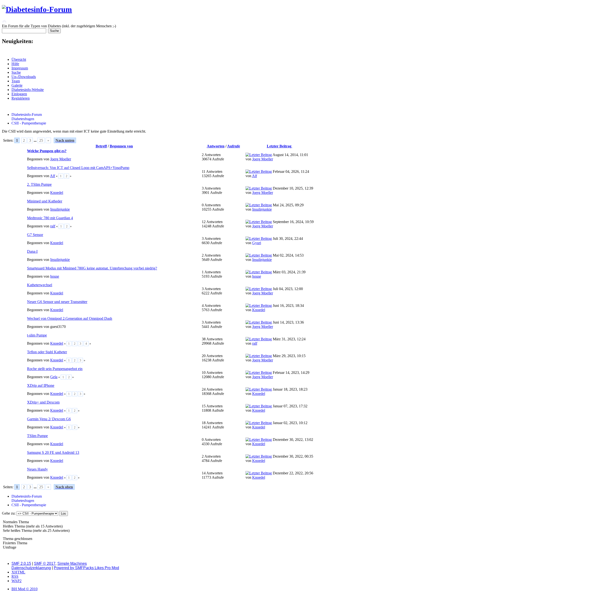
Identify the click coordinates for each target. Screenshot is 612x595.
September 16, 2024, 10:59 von (280, 224)
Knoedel (56, 193)
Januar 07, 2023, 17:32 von (276, 408)
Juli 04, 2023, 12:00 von (274, 291)
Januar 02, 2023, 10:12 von (276, 425)
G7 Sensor (35, 235)
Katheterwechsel (39, 285)
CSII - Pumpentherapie (28, 123)
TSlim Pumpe (37, 436)
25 (41, 140)
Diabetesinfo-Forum (26, 114)
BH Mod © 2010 (24, 589)
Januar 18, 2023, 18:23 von (276, 391)
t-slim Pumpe (37, 335)
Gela (53, 377)
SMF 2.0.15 (21, 563)
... (36, 140)
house (54, 276)
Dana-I (32, 251)
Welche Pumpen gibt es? (46, 151)
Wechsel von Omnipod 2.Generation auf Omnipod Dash (69, 318)
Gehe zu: (9, 513)
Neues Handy (37, 469)
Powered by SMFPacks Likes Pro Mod (86, 568)
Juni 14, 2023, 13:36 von (275, 324)
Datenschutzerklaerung (31, 568)
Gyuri (256, 243)
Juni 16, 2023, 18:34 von (275, 307)
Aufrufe (233, 146)
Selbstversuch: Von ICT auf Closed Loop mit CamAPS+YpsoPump (78, 168)
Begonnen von (121, 146)
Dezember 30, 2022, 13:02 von (279, 442)
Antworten (215, 146)
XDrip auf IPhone (40, 385)
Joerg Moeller (60, 159)
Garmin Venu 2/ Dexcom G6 (49, 419)
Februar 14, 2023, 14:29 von (277, 374)
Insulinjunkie (60, 209)
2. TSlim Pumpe (39, 184)
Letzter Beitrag (279, 146)
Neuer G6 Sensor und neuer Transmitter (57, 302)
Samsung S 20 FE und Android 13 (53, 452)
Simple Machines (72, 563)
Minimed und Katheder (44, 201)
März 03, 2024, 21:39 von (276, 274)
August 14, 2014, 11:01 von (277, 157)
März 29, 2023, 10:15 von (276, 358)
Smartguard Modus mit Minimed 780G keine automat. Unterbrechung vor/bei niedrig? (92, 268)
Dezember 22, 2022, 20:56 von (279, 475)
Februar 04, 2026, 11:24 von (277, 173)
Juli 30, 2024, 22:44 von (274, 240)
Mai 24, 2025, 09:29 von (275, 207)
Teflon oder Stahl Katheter (47, 352)
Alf (52, 176)
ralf (52, 226)
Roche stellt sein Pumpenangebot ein (54, 369)
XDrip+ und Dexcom (43, 402)
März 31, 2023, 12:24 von (276, 341)
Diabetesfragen (22, 119)
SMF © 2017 (44, 563)
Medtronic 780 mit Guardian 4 (50, 218)
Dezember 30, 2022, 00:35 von (279, 458)
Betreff (101, 146)
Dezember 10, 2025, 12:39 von (279, 190)
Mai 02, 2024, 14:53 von (275, 257)
